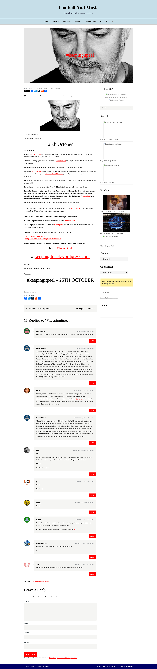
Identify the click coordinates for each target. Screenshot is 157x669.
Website (26, 642)
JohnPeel (57, 88)
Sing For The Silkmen (107, 182)
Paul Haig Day (76, 208)
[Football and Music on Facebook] (106, 21)
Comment (27, 601)
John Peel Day (36, 171)
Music (46, 88)
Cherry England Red (107, 246)
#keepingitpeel (80, 55)
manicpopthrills (41, 543)
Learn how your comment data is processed (63, 658)
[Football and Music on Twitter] (101, 21)
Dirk (37, 450)
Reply (92, 340)
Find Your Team (91, 21)
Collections (77, 21)
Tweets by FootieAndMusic (109, 298)
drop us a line (109, 284)
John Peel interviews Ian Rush (35, 236)
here (75, 529)
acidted (38, 503)
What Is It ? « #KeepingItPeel (40, 581)
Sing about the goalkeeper (108, 161)
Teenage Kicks (36, 154)
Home (46, 21)
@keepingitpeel (64, 248)
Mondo (38, 520)
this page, (79, 399)
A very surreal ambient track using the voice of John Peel (43, 239)
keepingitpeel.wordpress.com (62, 256)
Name (26, 623)
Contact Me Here (69, 221)
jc (36, 481)
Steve (38, 390)
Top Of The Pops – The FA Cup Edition (112, 211)
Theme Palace (128, 666)
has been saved (61, 161)
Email (26, 633)
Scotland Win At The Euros (109, 139)
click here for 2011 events (54, 174)
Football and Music (78, 7)
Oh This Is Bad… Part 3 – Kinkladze (111, 234)
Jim (37, 564)
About (55, 21)
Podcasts (65, 21)
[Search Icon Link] (112, 21)
